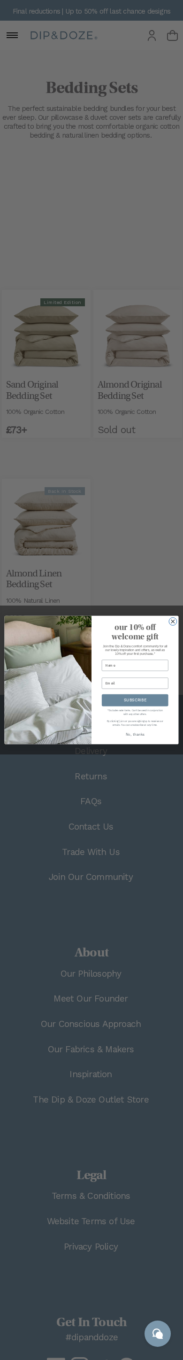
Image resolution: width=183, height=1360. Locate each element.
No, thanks (135, 734)
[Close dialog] (173, 622)
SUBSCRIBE (135, 700)
